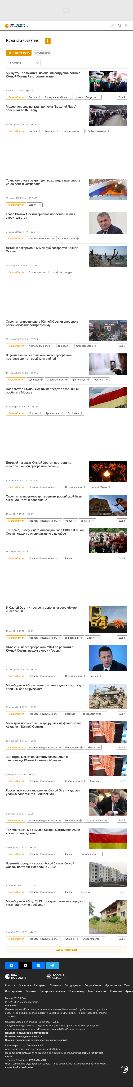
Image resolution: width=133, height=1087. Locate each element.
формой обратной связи (19, 1067)
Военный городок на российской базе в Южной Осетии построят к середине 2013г (40, 865)
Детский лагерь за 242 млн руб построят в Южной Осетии (42, 249)
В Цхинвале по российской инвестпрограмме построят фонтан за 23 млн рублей (39, 356)
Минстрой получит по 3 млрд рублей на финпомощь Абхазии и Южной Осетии (43, 724)
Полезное (55, 985)
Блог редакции (97, 991)
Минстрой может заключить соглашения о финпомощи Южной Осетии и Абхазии (37, 758)
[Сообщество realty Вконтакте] (38, 965)
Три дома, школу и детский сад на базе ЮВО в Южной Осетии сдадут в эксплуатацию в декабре (45, 531)
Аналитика (25, 985)
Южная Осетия (22, 40)
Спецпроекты (13, 991)
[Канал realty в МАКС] (11, 965)
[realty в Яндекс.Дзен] (25, 965)
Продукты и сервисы (52, 991)
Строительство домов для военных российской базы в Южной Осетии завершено (44, 498)
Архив (129, 991)
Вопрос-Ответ (93, 985)
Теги (127, 985)
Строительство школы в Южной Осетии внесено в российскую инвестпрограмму (42, 323)
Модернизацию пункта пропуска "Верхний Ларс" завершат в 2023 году (41, 108)
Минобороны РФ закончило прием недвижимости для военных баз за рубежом (45, 687)
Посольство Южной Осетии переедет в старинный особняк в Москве (42, 390)
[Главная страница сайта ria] (6, 26)
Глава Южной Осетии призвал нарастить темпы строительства (40, 215)
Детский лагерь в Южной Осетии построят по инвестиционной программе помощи (38, 464)
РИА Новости (42, 52)
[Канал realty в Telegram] (52, 965)
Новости (10, 985)
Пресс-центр (77, 991)
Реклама (30, 991)
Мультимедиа (113, 985)
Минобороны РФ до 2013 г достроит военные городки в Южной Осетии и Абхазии (44, 903)
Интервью (40, 985)
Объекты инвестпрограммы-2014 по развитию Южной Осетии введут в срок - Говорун (39, 648)
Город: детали (73, 985)
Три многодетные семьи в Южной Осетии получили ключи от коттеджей (43, 831)
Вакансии (10, 1005)
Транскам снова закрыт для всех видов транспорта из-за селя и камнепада (43, 182)
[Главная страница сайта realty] (22, 26)
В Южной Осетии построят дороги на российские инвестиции (41, 609)
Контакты (116, 991)
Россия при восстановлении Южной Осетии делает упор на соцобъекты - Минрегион (43, 792)
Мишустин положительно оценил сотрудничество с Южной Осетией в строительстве (43, 74)
